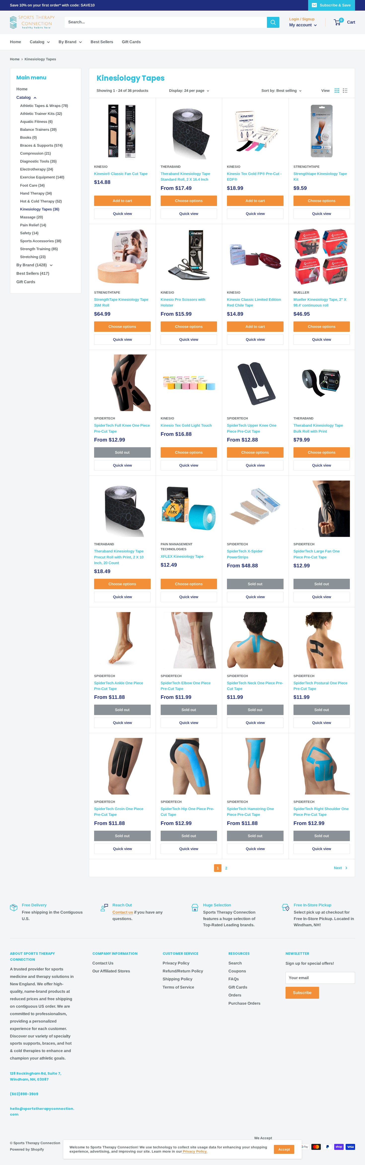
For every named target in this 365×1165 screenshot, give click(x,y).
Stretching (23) (33, 257)
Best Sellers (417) (32, 273)
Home (15, 42)
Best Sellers (102, 42)
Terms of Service (178, 987)
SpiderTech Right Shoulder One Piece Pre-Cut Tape (321, 812)
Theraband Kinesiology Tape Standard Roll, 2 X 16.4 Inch (185, 176)
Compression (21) (35, 153)
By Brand (67, 42)
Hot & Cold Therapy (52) (41, 201)
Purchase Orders (244, 1003)
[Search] (273, 22)
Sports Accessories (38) (40, 241)
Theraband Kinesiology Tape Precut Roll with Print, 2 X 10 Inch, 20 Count (119, 557)
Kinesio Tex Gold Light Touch (186, 425)
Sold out (122, 452)
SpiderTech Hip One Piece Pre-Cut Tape (187, 812)
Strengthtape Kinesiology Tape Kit (320, 176)
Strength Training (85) (39, 249)
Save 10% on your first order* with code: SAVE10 (52, 5)
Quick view (122, 213)
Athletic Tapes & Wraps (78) (44, 105)
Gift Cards (131, 42)
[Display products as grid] (337, 90)
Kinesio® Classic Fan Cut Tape (120, 173)
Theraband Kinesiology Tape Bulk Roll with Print (318, 428)
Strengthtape (306, 167)
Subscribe (302, 993)
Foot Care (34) (32, 185)
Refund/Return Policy (183, 971)
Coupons (237, 971)
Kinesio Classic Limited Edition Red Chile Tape (254, 302)
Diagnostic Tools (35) (38, 161)
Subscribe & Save (335, 5)
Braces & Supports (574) (41, 145)
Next (338, 868)
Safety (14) (29, 233)
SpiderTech (104, 418)
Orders (234, 995)
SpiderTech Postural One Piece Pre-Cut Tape (320, 686)
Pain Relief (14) (33, 225)
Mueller (301, 292)
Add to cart (122, 201)
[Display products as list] (345, 90)
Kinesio (101, 167)
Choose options (189, 201)
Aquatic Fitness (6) (36, 121)
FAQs (233, 979)
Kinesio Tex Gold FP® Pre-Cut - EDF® (254, 176)
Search (235, 963)
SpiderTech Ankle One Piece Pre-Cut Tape (118, 686)
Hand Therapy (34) (36, 193)
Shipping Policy (177, 979)
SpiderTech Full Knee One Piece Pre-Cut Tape (122, 428)
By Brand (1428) (32, 265)
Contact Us (102, 963)
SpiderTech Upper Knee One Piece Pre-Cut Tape (251, 428)
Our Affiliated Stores (111, 971)
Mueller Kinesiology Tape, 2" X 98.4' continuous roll (319, 302)
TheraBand (171, 167)
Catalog (37, 42)
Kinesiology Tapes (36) (39, 209)
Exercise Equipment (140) (42, 177)
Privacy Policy (176, 963)
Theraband (303, 418)
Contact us (122, 912)
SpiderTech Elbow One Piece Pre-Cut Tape (186, 686)
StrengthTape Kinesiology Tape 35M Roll (121, 302)
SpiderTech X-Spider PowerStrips (245, 554)
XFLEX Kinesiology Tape (182, 556)
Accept (284, 1149)
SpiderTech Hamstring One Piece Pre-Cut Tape (250, 812)
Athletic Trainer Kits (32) (41, 113)
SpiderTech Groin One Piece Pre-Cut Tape (118, 812)
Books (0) (28, 137)
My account (301, 25)
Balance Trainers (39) (38, 129)
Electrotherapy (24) (36, 169)
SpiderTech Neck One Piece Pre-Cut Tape (255, 686)
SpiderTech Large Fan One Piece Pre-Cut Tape (316, 554)
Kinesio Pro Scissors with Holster (183, 302)
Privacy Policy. (194, 1151)
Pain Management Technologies (176, 546)
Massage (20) (31, 217)
